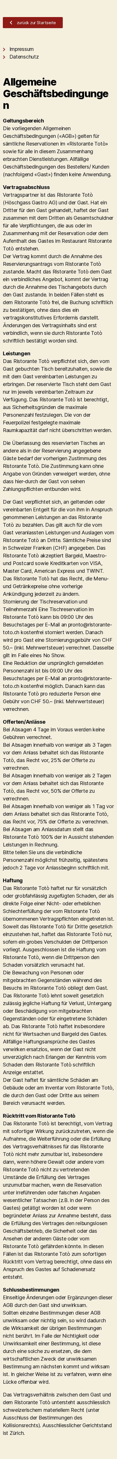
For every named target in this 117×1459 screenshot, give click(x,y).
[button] (33, 22)
